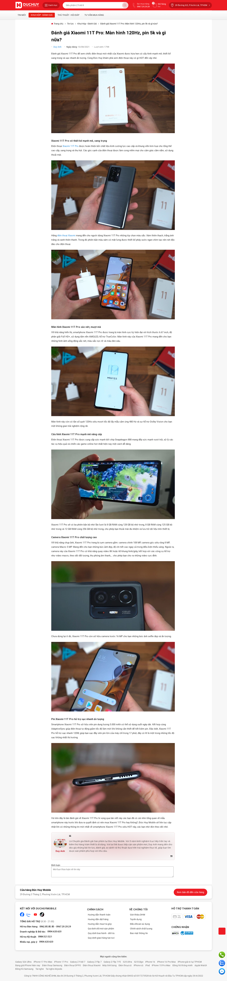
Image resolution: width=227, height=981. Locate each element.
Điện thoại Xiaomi (91, 965)
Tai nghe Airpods (54, 969)
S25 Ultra (127, 962)
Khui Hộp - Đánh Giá (42, 15)
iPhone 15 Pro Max (161, 965)
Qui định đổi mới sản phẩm (101, 928)
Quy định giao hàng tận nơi (101, 938)
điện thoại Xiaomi (66, 235)
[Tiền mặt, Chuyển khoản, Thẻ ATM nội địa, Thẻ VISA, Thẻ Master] (188, 917)
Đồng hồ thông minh (182, 965)
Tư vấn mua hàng (94, 15)
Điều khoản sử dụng (140, 924)
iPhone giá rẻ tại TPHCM (190, 962)
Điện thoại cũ (125, 965)
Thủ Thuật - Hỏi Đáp (68, 15)
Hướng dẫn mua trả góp (100, 924)
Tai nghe (40, 969)
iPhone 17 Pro (61, 962)
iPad (147, 965)
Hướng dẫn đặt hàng (98, 919)
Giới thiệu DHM (137, 914)
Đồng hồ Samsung (24, 969)
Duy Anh (57, 47)
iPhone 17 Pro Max (43, 962)
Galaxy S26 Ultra (23, 962)
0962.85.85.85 (47, 926)
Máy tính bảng (109, 965)
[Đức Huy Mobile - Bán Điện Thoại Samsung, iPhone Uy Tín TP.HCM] (27, 5)
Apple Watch (201, 965)
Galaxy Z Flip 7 (94, 962)
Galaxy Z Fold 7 (77, 962)
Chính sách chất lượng (141, 928)
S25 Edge (138, 962)
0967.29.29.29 (63, 926)
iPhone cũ (138, 965)
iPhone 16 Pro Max (166, 962)
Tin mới (22, 15)
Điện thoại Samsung (52, 965)
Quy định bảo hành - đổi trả (101, 933)
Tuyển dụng (136, 919)
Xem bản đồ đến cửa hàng (190, 892)
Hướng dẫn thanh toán (99, 914)
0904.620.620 (54, 931)
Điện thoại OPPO (72, 965)
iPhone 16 (150, 962)
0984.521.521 (45, 936)
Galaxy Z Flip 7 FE (112, 962)
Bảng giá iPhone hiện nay (27, 965)
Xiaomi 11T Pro (70, 146)
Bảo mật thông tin (139, 933)
